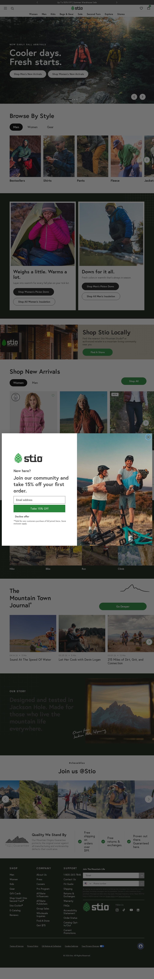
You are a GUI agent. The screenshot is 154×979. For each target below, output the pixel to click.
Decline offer (22, 516)
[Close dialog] (148, 437)
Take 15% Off (39, 508)
